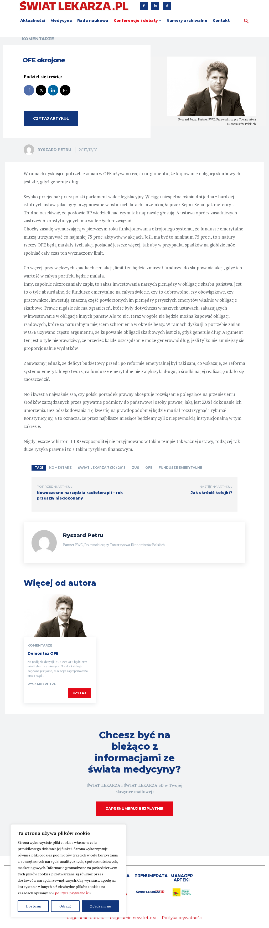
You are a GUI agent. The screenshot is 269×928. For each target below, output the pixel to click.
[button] (246, 21)
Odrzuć (65, 906)
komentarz (60, 468)
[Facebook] (144, 6)
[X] (41, 90)
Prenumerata (151, 875)
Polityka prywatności (182, 917)
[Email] (65, 90)
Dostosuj (33, 906)
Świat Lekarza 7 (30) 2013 (102, 468)
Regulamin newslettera (133, 917)
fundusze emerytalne (180, 468)
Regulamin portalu (85, 917)
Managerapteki (181, 877)
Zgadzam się (100, 906)
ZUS (135, 468)
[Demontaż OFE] (60, 615)
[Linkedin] (155, 6)
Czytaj (79, 693)
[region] (68, 870)
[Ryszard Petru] (30, 149)
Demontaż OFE (43, 653)
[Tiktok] (167, 6)
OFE (148, 468)
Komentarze (38, 39)
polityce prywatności (72, 892)
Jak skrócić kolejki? (211, 492)
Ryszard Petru (54, 149)
